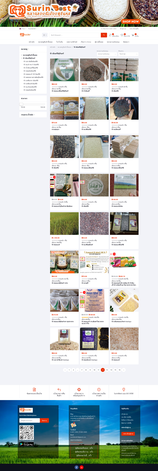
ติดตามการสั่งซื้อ (126, 423)
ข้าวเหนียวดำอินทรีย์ (30, 84)
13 (107, 370)
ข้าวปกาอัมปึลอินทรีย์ (31, 61)
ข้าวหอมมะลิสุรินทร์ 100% (60, 283)
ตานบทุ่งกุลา (55, 129)
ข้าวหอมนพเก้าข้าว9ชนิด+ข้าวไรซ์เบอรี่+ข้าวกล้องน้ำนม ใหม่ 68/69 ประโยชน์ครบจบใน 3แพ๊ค (124, 284)
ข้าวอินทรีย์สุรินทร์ (29, 58)
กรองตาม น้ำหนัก (27, 115)
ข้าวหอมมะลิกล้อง (117, 206)
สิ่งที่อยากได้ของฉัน (127, 420)
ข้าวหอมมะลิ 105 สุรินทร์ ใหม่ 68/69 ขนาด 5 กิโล (93, 322)
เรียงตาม (120, 51)
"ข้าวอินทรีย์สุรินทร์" (79, 47)
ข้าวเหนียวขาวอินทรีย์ (31, 80)
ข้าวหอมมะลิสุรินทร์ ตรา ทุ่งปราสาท (63, 321)
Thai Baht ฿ (31, 29)
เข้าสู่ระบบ (123, 29)
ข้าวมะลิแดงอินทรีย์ (30, 87)
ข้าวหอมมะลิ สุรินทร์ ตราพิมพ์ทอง (62, 206)
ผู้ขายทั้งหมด (99, 42)
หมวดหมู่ (24, 49)
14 (111, 370)
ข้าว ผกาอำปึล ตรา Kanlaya (60, 360)
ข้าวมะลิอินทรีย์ (86, 129)
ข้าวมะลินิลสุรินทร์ (87, 245)
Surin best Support (76, 442)
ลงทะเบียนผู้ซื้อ (134, 29)
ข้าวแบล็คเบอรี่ (116, 129)
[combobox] (107, 54)
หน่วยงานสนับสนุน (113, 42)
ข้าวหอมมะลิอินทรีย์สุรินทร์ (60, 91)
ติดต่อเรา (126, 42)
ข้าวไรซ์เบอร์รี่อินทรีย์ (31, 68)
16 (119, 370)
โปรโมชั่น (59, 42)
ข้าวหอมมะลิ (56, 245)
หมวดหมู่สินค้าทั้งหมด (45, 42)
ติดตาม (44, 420)
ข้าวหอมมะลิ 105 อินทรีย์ (32, 74)
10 (94, 370)
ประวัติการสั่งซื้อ (126, 417)
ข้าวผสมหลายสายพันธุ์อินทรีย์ (33, 77)
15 (115, 370)
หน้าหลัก (32, 42)
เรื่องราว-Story (86, 42)
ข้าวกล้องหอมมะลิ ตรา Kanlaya (121, 321)
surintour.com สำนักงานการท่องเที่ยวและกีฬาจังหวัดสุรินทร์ (129, 448)
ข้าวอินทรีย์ (115, 91)
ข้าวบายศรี (85, 283)
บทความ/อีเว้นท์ (72, 42)
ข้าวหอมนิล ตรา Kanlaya (89, 360)
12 (103, 370)
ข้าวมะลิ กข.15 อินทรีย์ (31, 64)
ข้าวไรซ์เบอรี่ (86, 91)
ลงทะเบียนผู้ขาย (128, 434)
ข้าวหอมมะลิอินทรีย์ (88, 168)
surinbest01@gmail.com (78, 437)
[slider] (21, 104)
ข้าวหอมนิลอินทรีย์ (30, 71)
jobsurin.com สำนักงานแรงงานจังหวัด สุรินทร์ (128, 454)
